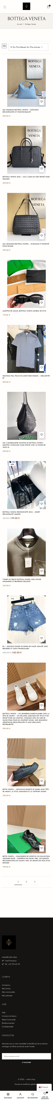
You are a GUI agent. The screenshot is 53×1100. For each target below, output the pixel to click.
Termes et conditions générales (26, 1084)
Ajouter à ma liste (41, 102)
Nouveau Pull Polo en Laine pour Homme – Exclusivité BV (26, 377)
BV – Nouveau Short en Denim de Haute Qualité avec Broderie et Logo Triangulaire (25, 647)
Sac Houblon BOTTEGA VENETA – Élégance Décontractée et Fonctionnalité (21, 111)
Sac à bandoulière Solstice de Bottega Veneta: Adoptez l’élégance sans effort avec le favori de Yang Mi (24, 445)
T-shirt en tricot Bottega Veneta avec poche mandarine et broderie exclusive (22, 580)
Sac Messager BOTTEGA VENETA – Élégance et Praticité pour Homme (26, 245)
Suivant (35, 882)
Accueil (19, 24)
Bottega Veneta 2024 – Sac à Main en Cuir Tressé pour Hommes (26, 178)
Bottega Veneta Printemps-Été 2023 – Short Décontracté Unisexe (21, 513)
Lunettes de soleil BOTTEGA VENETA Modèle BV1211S (24, 311)
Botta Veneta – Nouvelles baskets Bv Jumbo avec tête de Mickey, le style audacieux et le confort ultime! (26, 790)
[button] (48, 7)
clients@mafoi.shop (9, 957)
